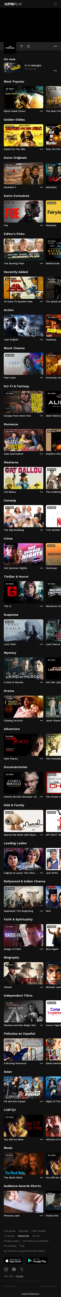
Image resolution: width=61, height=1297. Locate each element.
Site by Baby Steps (48, 1286)
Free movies (39, 1230)
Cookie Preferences (30, 1294)
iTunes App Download (13, 1261)
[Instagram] (6, 1269)
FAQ (22, 1245)
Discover (23, 1230)
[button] (30, 67)
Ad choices (10, 1245)
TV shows (9, 1235)
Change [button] (19, 1276)
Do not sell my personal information (24, 1250)
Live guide (10, 1230)
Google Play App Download (37, 1261)
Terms (35, 1235)
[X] (21, 1269)
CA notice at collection (36, 1240)
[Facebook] (14, 1269)
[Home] (13, 4)
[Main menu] (55, 4)
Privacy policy (12, 1240)
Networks (23, 1235)
